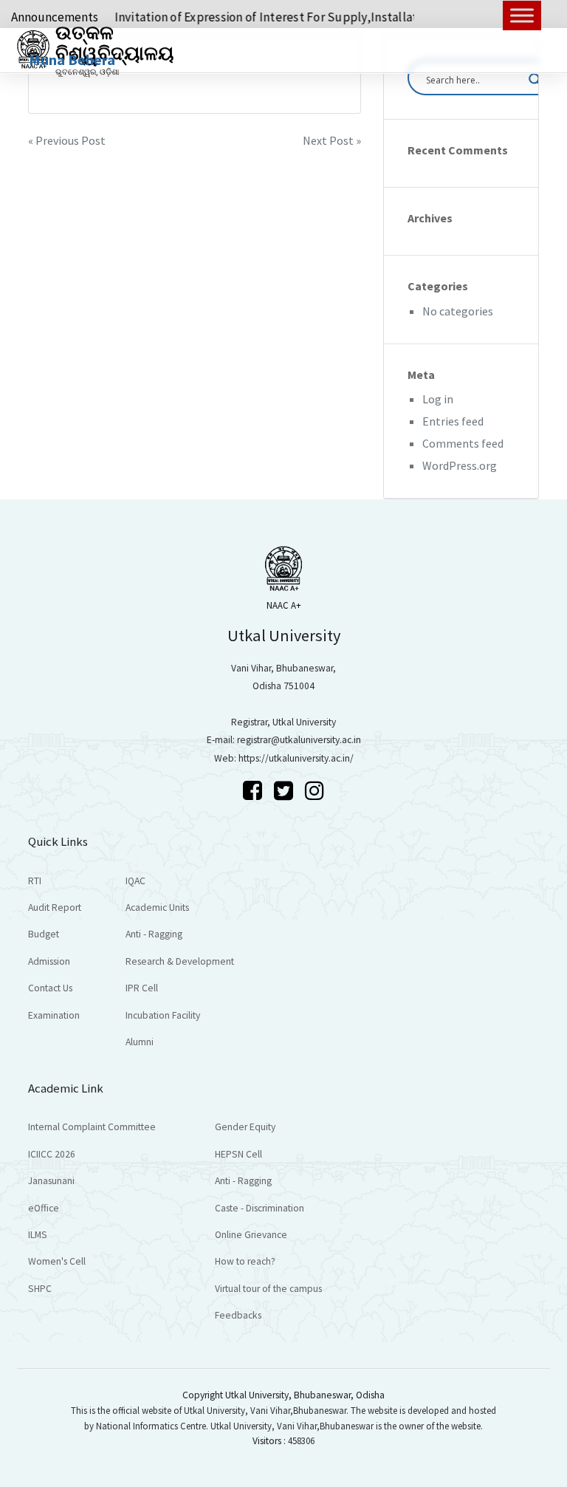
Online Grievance (251, 1234)
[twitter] (286, 790)
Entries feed (453, 421)
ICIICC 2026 (51, 1154)
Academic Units (157, 907)
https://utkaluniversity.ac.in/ (296, 758)
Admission (49, 961)
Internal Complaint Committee (92, 1127)
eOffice (43, 1208)
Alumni (140, 1042)
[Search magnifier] (535, 79)
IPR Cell (142, 988)
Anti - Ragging (154, 934)
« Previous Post (67, 140)
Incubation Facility (163, 1015)
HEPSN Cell (238, 1154)
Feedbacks (238, 1315)
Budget (43, 934)
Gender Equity (245, 1127)
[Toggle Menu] (522, 15)
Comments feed (463, 443)
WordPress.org (459, 465)
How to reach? (245, 1261)
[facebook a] (255, 790)
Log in (437, 399)
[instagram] (314, 790)
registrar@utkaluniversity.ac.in (299, 740)
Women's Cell (57, 1261)
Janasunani (51, 1181)
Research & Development (180, 961)
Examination (54, 1015)
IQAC (135, 881)
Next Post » (332, 140)
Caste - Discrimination (259, 1208)
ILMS (37, 1234)
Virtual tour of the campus (268, 1288)
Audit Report (54, 907)
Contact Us (50, 988)
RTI (34, 881)
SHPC (40, 1288)
